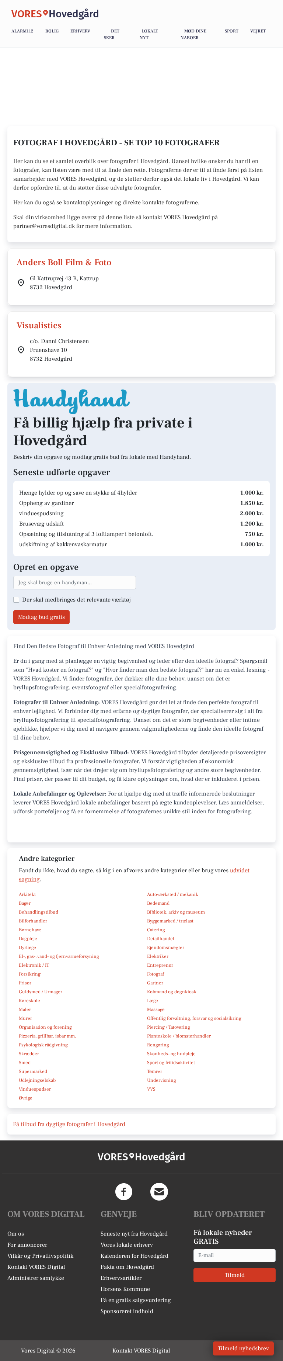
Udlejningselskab (37, 1080)
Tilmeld (235, 1275)
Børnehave (30, 930)
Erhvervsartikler (121, 1278)
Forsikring (30, 974)
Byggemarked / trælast (170, 921)
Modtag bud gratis (41, 617)
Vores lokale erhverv (127, 1245)
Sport (231, 31)
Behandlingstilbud (38, 912)
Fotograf (155, 974)
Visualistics (39, 325)
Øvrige (25, 1098)
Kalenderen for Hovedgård (134, 1256)
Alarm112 (22, 31)
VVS (151, 1089)
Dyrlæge (27, 947)
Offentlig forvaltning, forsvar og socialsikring (194, 1018)
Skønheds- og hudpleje (171, 1054)
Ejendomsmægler (165, 947)
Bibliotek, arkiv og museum (176, 912)
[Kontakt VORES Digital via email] (159, 1192)
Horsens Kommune (125, 1289)
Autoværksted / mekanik (172, 894)
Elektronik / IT (34, 965)
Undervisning (161, 1080)
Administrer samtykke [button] (35, 1278)
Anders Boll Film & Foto (64, 262)
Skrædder (29, 1054)
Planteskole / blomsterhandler (179, 1036)
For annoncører (27, 1245)
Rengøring (158, 1045)
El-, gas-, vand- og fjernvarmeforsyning (59, 956)
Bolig (52, 31)
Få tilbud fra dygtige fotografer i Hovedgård (69, 1124)
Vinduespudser (35, 1089)
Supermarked (33, 1071)
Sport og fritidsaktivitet (171, 1063)
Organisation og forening (45, 1027)
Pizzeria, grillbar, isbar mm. (47, 1036)
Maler (25, 1009)
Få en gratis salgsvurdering (136, 1300)
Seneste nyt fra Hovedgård (134, 1233)
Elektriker (157, 956)
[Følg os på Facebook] (124, 1192)
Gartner (155, 983)
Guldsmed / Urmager (40, 992)
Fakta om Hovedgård (127, 1267)
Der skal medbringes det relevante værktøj (76, 599)
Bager (25, 903)
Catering (156, 930)
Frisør (25, 983)
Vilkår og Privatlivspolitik (40, 1256)
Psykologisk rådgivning (43, 1045)
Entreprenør (160, 965)
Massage (156, 1009)
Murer (25, 1018)
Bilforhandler (33, 921)
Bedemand (158, 903)
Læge (152, 1001)
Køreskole (29, 1001)
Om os (15, 1233)
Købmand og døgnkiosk (171, 992)
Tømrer (154, 1071)
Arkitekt (27, 894)
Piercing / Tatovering (168, 1027)
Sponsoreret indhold (127, 1311)
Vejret (258, 31)
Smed (25, 1063)
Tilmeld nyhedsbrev (243, 1348)
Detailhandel (160, 939)
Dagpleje (28, 939)
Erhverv (80, 31)
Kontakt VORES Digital (36, 1267)
